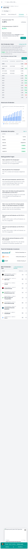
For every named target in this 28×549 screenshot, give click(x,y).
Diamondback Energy (9, 303)
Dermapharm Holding (9, 275)
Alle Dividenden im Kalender (18, 267)
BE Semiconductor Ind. (9, 293)
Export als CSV (23, 44)
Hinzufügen (6, 11)
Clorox (5, 318)
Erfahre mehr (20, 544)
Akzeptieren (20, 546)
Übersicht (3, 14)
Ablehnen (7, 546)
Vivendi (6, 284)
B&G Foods (6, 279)
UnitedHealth (7, 313)
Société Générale (8, 288)
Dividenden (21, 14)
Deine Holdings (12, 14)
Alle (24, 131)
